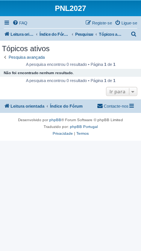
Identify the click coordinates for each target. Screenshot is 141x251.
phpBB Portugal (84, 127)
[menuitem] (19, 22)
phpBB (55, 120)
